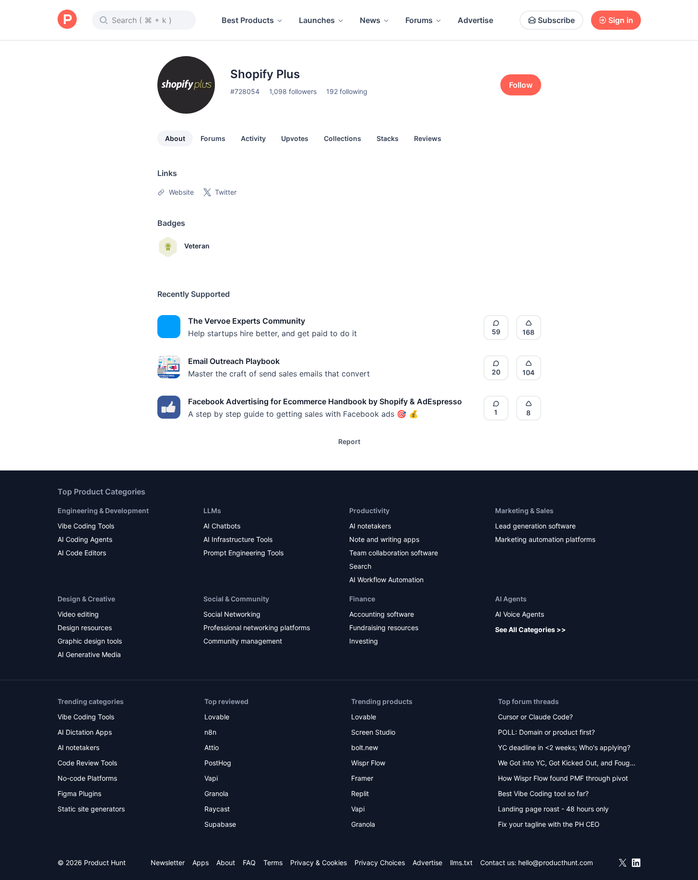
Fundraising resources (383, 627)
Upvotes (294, 138)
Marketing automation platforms (545, 539)
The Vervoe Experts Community (246, 321)
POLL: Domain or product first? (546, 732)
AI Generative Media (89, 654)
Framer (362, 778)
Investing (363, 641)
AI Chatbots (221, 526)
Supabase (220, 824)
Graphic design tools (90, 641)
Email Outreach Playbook (234, 361)
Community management (242, 641)
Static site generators (91, 809)
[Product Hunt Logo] (67, 20)
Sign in (620, 20)
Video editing (78, 614)
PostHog (217, 763)
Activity (253, 138)
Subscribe (556, 20)
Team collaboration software (393, 553)
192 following (346, 91)
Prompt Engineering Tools (243, 553)
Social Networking (231, 614)
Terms (273, 862)
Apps (200, 862)
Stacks (388, 138)
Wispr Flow (368, 763)
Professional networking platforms (256, 627)
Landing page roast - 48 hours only (553, 809)
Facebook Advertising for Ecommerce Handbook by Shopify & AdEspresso (325, 401)
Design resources (85, 627)
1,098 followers (293, 91)
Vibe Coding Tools (86, 526)
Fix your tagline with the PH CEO (549, 824)
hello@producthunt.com (555, 862)
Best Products (248, 20)
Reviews (427, 138)
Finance (362, 599)
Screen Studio (373, 732)
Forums (419, 20)
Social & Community (236, 599)
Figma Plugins (79, 793)
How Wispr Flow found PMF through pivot (563, 778)
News (370, 20)
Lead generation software (535, 526)
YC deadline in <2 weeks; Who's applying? (564, 747)
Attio (211, 747)
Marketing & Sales (524, 510)
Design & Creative (86, 599)
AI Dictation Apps (85, 732)
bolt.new (364, 747)
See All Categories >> (530, 629)
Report (349, 441)
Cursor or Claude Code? (535, 717)
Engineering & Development (103, 510)
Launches (317, 20)
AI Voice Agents (519, 614)
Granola (216, 793)
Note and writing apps (384, 539)
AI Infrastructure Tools (237, 539)
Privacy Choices (380, 862)
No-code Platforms (87, 778)
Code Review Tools (87, 763)
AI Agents (511, 599)
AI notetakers (370, 526)
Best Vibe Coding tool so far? (543, 793)
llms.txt (461, 862)
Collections (342, 138)
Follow (520, 85)
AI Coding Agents (85, 539)
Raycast (217, 809)
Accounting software (381, 614)
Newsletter (168, 862)
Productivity (369, 510)
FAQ (249, 862)
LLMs (212, 510)
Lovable (216, 717)
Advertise (475, 20)
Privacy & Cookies (318, 862)
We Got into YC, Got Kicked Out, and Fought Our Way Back (567, 764)
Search (360, 566)
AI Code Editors (82, 553)
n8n (210, 732)
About (175, 138)
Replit (360, 793)
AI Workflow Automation (386, 579)
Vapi (211, 778)
